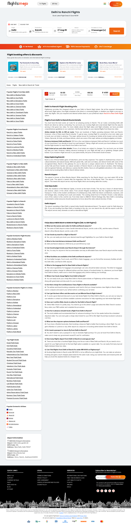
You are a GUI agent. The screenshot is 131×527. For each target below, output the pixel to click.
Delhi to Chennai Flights (14, 268)
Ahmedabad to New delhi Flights (17, 187)
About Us (10, 475)
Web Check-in (11, 484)
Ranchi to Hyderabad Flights (16, 156)
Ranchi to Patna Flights (14, 141)
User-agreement (43, 480)
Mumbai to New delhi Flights (16, 178)
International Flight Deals (15, 378)
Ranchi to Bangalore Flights (16, 138)
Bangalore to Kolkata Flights (16, 274)
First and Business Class (75, 478)
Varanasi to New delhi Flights (16, 173)
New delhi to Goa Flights (15, 98)
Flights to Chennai (13, 314)
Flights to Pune (12, 317)
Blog (9, 487)
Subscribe (115, 477)
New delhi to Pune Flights (15, 104)
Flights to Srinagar (13, 323)
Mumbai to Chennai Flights (15, 253)
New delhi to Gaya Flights (15, 121)
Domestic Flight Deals (14, 369)
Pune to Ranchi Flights (14, 216)
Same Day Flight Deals (14, 389)
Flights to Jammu (12, 329)
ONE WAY (13, 24)
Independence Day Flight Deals (17, 354)
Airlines (69, 484)
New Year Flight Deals (14, 357)
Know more (38, 77)
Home (9, 85)
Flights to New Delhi (13, 294)
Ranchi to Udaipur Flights (15, 135)
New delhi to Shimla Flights (16, 118)
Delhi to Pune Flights (13, 250)
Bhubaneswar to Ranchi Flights (17, 225)
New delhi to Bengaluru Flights (17, 101)
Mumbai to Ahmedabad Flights (17, 265)
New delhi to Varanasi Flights (16, 115)
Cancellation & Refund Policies (48, 482)
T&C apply (23, 71)
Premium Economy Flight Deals (17, 398)
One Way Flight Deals (14, 375)
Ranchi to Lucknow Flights (15, 147)
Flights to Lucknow (13, 311)
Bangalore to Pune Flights (15, 277)
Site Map (10, 489)
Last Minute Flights (74, 480)
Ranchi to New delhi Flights (16, 153)
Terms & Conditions (44, 475)
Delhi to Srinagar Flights (15, 271)
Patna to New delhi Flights (15, 181)
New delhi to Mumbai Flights (16, 95)
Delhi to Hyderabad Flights (16, 247)
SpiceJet (11, 412)
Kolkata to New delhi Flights (16, 167)
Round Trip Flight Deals (14, 372)
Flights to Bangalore (13, 299)
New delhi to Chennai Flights (16, 106)
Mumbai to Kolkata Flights (15, 280)
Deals (69, 487)
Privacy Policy (42, 478)
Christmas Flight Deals (14, 363)
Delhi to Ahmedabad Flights (16, 262)
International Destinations (77, 475)
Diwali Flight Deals (13, 343)
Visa (55, 3)
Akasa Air (11, 415)
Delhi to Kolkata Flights (14, 256)
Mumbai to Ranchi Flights (15, 227)
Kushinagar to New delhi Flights (17, 170)
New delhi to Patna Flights (15, 109)
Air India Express (14, 424)
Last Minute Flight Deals (14, 383)
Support (10, 478)
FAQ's (9, 482)
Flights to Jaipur (12, 326)
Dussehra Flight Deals (14, 349)
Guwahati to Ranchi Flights (15, 204)
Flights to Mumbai (12, 291)
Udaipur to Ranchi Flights (15, 207)
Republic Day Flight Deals (15, 351)
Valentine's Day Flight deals (16, 366)
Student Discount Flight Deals (16, 360)
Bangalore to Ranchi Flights (16, 210)
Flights (44, 3)
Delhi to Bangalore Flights (15, 244)
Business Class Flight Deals (16, 395)
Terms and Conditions (105, 485)
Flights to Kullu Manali (14, 332)
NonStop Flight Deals (14, 381)
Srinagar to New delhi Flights (16, 193)
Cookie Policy (42, 484)
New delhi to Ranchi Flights (16, 222)
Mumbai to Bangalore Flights (16, 241)
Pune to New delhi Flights (15, 184)
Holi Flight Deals (12, 346)
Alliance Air (12, 421)
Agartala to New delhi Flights (16, 175)
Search (116, 31)
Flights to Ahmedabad (14, 305)
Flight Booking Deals (13, 386)
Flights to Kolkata (12, 302)
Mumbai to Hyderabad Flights (16, 259)
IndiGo (11, 409)
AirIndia (11, 418)
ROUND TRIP (24, 24)
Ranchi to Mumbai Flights (15, 150)
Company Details (13, 480)
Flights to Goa (11, 296)
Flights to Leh (11, 320)
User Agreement (73, 515)
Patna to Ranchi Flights (14, 213)
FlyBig (10, 427)
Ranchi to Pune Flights (14, 144)
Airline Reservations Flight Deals (17, 392)
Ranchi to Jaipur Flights (14, 132)
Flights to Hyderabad (14, 308)
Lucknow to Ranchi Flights (15, 219)
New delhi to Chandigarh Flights (17, 112)
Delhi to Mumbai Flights (14, 239)
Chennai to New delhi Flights (16, 190)
